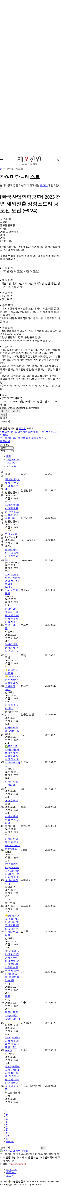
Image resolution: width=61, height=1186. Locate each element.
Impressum (11, 1169)
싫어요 (16, 411)
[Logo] (29, 160)
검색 (43, 1147)
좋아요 (5, 411)
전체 (8, 456)
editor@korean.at (17, 1164)
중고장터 (11, 462)
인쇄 (3, 415)
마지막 (10, 1141)
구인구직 (11, 466)
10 (7, 1135)
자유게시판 (12, 459)
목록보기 (5, 441)
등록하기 (11, 1172)
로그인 (44, 185)
